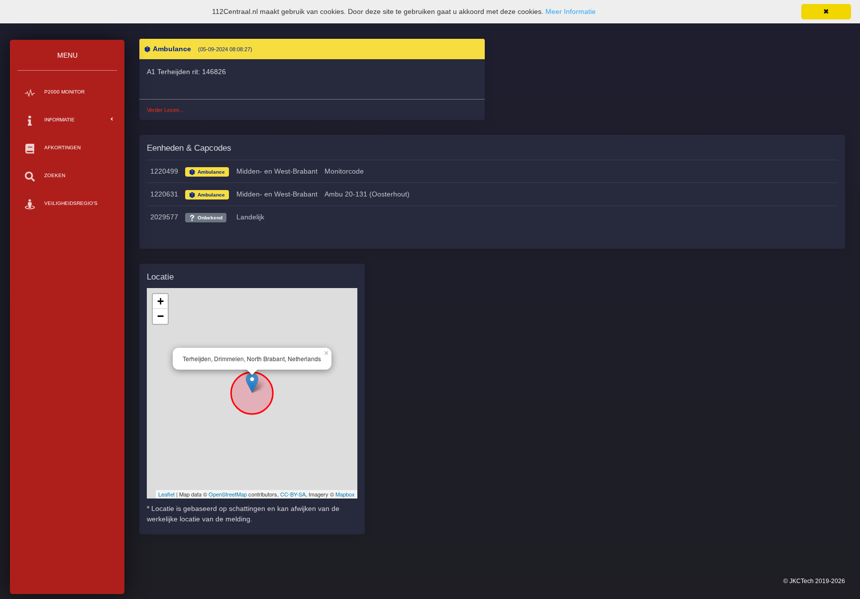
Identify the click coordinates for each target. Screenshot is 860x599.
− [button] (160, 316)
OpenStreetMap (228, 494)
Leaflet (166, 494)
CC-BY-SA (293, 494)
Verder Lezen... (165, 110)
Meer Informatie (570, 11)
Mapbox (345, 494)
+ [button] (160, 301)
